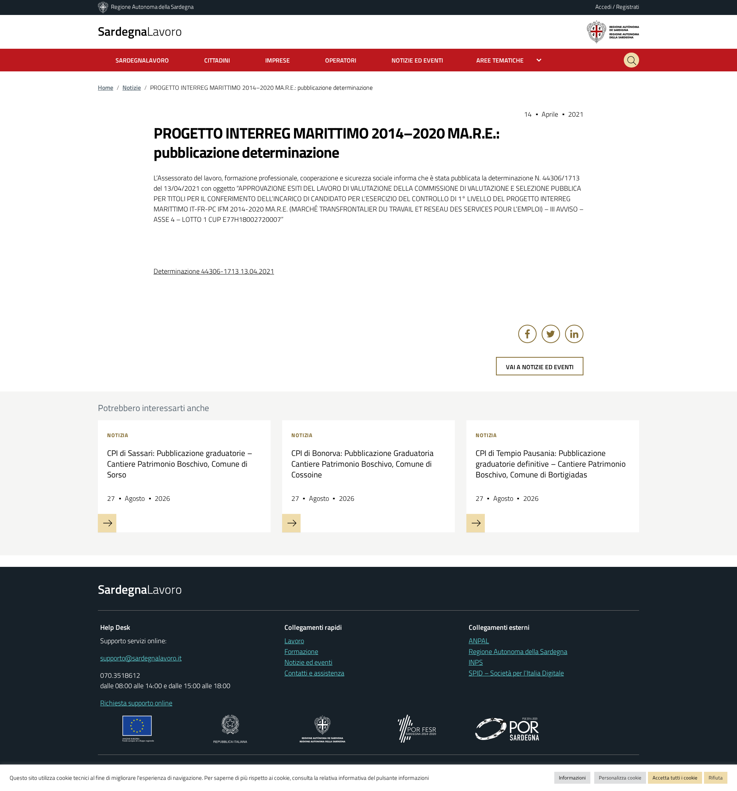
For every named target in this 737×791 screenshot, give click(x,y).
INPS (476, 662)
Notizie (131, 87)
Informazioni (572, 777)
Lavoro (140, 31)
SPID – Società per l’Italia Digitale (516, 673)
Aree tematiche (500, 60)
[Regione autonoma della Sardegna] (613, 31)
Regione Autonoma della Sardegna (152, 6)
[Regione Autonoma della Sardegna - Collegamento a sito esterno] (323, 728)
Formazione (301, 651)
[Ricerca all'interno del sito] (631, 60)
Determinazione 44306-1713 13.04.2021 (214, 271)
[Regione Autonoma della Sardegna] (103, 6)
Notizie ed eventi (308, 662)
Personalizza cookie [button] (620, 777)
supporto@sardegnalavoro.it (141, 658)
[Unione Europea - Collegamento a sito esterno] (138, 728)
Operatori (340, 60)
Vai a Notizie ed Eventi (539, 367)
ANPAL (479, 641)
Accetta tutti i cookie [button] (675, 777)
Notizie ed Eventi (417, 60)
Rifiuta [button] (716, 777)
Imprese (277, 60)
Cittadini (217, 60)
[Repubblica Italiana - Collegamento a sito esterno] (230, 728)
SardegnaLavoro (142, 60)
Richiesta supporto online (136, 703)
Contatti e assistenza (314, 673)
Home (105, 87)
